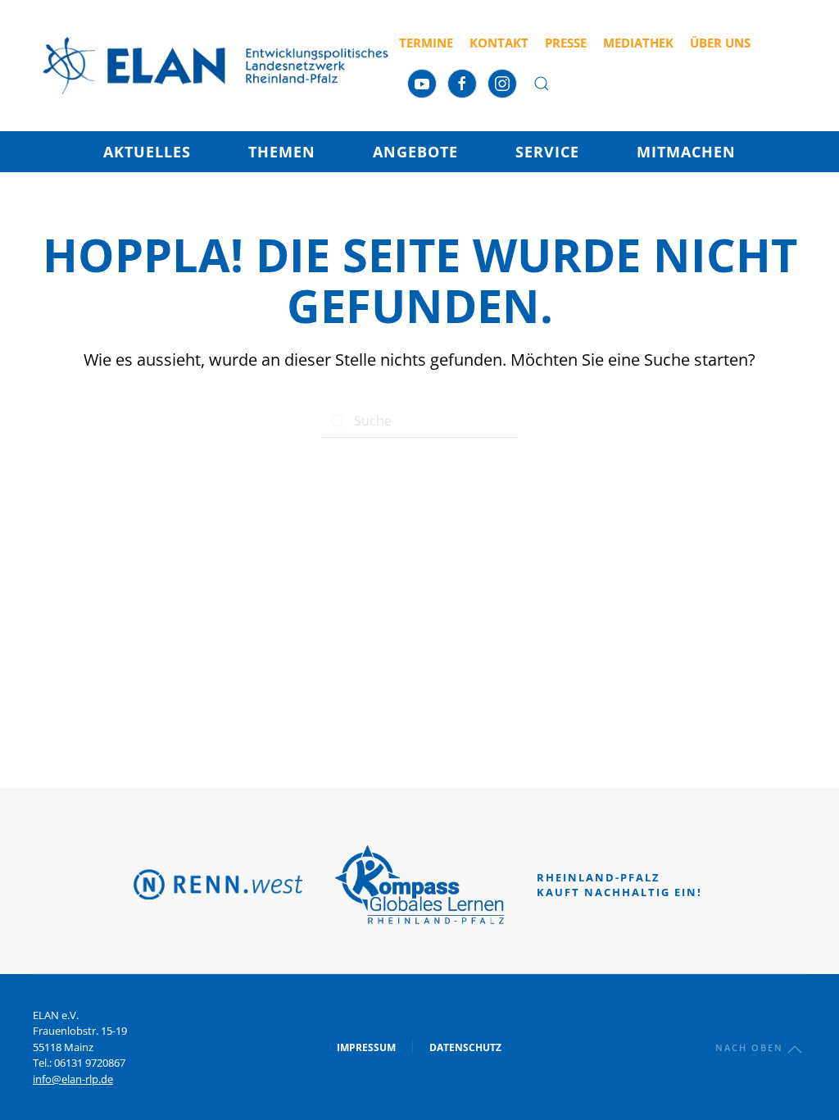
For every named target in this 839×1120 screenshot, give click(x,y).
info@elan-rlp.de (73, 1079)
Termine (426, 42)
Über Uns (720, 42)
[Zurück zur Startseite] (216, 66)
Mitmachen (686, 152)
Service (547, 152)
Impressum (366, 1047)
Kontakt (498, 42)
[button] (541, 83)
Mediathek (638, 42)
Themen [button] (281, 152)
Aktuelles (147, 152)
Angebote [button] (415, 152)
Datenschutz (465, 1047)
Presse (566, 42)
